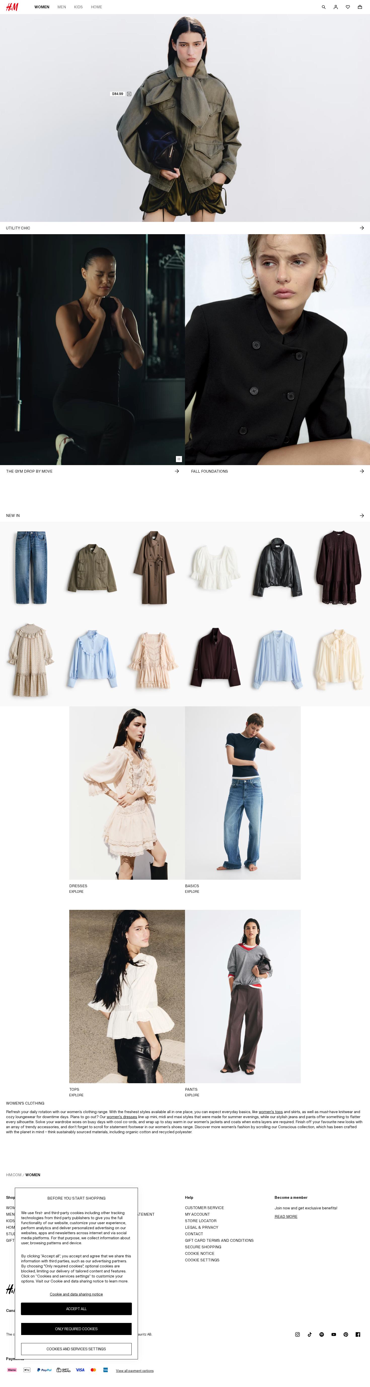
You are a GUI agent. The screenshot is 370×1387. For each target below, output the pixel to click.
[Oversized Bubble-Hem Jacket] (277, 568)
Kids (78, 7)
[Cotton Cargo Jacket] (92, 568)
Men (61, 7)
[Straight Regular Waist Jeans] (31, 568)
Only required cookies (76, 1329)
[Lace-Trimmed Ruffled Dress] (154, 660)
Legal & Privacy (201, 1227)
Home (96, 7)
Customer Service (204, 1208)
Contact (194, 1234)
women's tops (271, 1112)
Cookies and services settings (76, 1349)
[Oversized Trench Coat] (154, 568)
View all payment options (135, 1371)
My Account (197, 1214)
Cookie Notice (199, 1253)
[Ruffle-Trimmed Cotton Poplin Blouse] (92, 660)
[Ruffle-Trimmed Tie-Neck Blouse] (339, 660)
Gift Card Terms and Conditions (219, 1240)
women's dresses (122, 1117)
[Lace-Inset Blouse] (277, 660)
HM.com (13, 1175)
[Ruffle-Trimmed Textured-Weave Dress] (31, 660)
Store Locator (200, 1221)
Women (41, 7)
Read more (286, 1216)
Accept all (76, 1309)
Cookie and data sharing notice (76, 1294)
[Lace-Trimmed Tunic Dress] (339, 568)
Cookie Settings (202, 1260)
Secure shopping (203, 1247)
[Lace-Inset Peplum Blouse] (216, 568)
